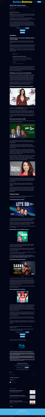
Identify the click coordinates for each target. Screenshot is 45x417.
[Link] (8, 35)
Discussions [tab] (15, 388)
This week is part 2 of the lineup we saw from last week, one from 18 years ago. (19, 397)
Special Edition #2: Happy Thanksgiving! (16, 390)
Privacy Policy (27, 369)
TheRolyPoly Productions (16, 392)
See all (11, 406)
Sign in (43, 1)
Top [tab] (10, 388)
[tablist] (13, 380)
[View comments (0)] (13, 10)
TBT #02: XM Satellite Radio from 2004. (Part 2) (17, 395)
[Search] (35, 2)
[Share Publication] (36, 2)
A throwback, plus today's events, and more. (15, 391)
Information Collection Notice (22, 369)
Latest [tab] (12, 388)
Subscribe (39, 1)
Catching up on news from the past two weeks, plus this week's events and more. (19, 402)
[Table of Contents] (0, 208)
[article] (22, 392)
